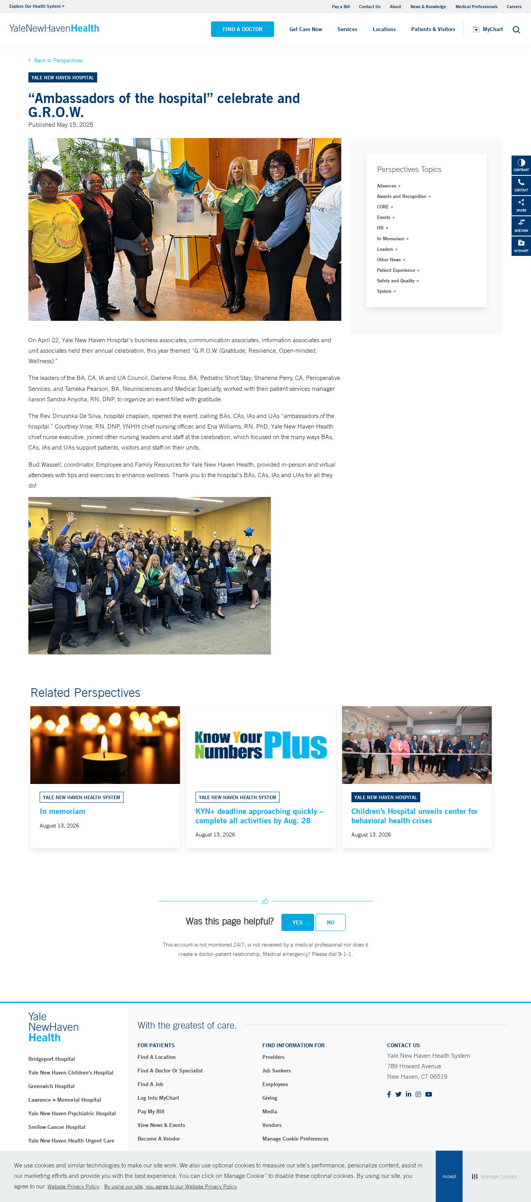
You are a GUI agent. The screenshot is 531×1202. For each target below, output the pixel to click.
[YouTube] (428, 1095)
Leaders (385, 249)
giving (269, 1097)
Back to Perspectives (58, 60)
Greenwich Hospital (51, 1086)
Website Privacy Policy (73, 1186)
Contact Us (370, 6)
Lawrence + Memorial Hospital (64, 1099)
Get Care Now (306, 29)
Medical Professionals (477, 6)
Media (269, 1111)
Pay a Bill (341, 6)
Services (347, 29)
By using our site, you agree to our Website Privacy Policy (170, 1186)
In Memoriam (390, 238)
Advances (386, 185)
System (384, 291)
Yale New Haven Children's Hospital (71, 1072)
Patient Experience (396, 270)
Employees (275, 1084)
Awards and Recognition (401, 196)
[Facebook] (389, 1095)
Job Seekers (276, 1070)
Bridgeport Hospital (51, 1058)
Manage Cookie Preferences (295, 1138)
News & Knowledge (428, 6)
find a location (157, 1056)
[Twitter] (398, 1095)
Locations (384, 29)
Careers (514, 6)
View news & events (161, 1125)
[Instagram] (418, 1095)
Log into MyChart (158, 1097)
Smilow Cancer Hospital (57, 1126)
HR (380, 227)
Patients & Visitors (433, 29)
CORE (383, 206)
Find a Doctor (242, 29)
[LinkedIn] (408, 1095)
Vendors (271, 1125)
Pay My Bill (151, 1111)
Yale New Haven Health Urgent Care (71, 1140)
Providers (273, 1056)
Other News (389, 259)
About (395, 6)
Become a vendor (159, 1138)
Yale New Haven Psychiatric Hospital (72, 1113)
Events (383, 217)
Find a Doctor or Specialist (170, 1070)
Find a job (150, 1084)
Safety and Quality (395, 280)
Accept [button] (449, 1176)
